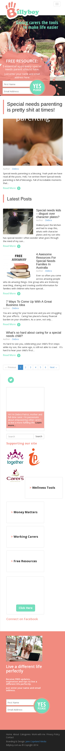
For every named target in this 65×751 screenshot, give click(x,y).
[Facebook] (19, 380)
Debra (15, 168)
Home (9, 734)
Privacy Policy (53, 734)
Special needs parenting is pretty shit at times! (34, 106)
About (16, 734)
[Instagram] (38, 380)
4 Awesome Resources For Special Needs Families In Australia (46, 261)
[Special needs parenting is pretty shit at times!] (33, 143)
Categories (25, 734)
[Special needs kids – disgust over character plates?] (19, 222)
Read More (9, 188)
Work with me (38, 734)
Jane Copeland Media (36, 741)
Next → (53, 367)
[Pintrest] (29, 380)
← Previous (10, 367)
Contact (10, 737)
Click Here (25, 608)
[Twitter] (10, 380)
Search (39, 436)
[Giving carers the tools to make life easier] (21, 10)
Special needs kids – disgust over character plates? (48, 214)
